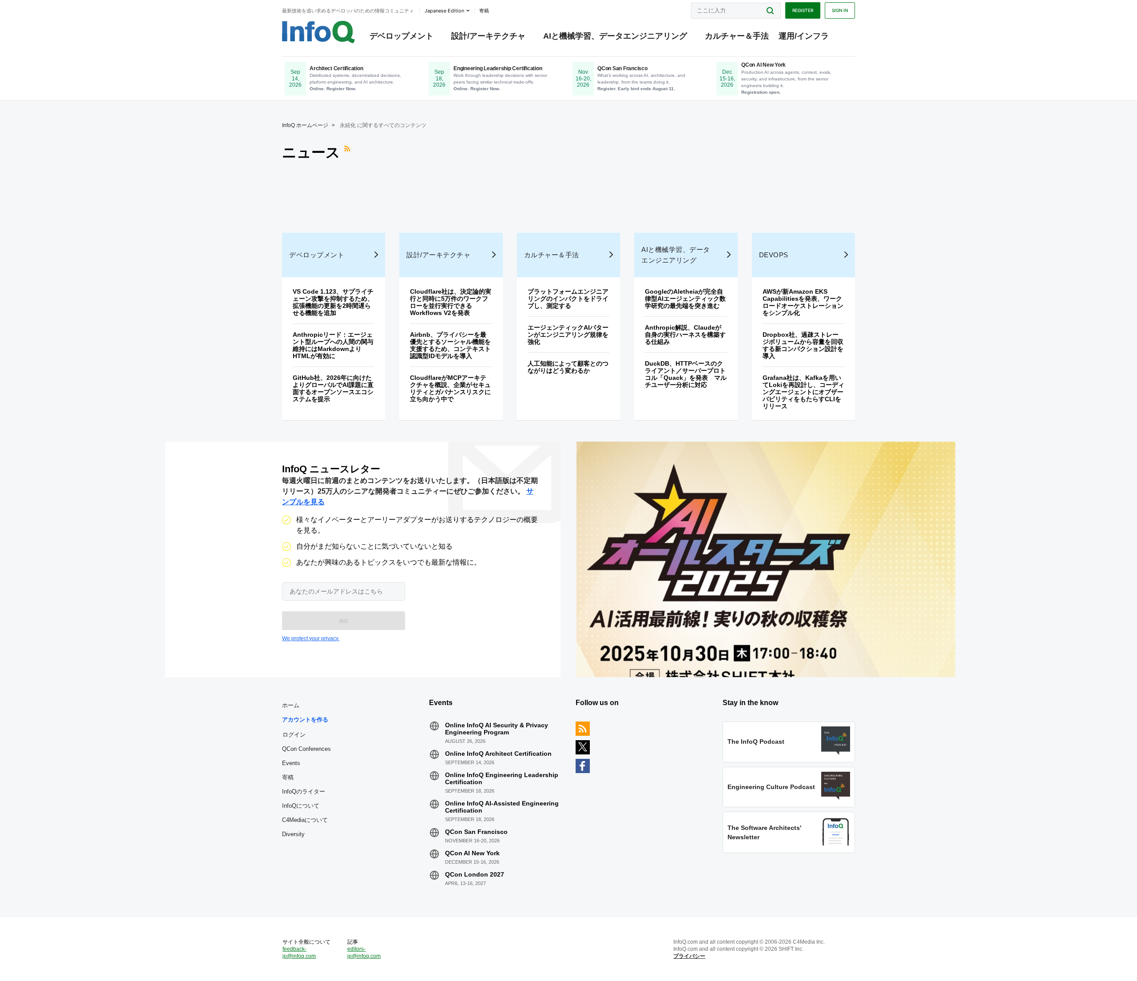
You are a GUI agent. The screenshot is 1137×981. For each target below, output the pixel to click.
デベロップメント (401, 36)
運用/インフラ (804, 36)
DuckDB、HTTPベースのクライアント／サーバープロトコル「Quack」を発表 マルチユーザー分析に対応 (686, 374)
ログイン (294, 734)
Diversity (293, 834)
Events (291, 763)
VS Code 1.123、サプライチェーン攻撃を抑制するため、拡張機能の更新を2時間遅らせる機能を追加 (333, 302)
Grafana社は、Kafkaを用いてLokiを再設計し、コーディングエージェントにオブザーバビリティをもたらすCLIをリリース (803, 392)
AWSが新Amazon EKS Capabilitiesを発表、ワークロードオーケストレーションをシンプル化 (803, 302)
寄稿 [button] (484, 10)
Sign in (840, 10)
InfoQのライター (303, 791)
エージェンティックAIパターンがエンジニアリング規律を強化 (568, 334)
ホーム (290, 705)
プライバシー (689, 956)
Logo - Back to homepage (318, 32)
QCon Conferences (306, 749)
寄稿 (288, 777)
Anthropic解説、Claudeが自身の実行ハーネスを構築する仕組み (685, 334)
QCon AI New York (472, 853)
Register (802, 10)
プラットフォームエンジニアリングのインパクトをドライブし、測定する (568, 298)
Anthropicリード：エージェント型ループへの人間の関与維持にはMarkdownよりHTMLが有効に (333, 345)
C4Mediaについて (305, 820)
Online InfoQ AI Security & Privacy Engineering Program (496, 729)
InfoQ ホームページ (305, 125)
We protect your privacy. (310, 638)
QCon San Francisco (476, 831)
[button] (343, 620)
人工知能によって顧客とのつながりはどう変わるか (568, 367)
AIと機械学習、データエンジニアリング (615, 36)
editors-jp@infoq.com (364, 952)
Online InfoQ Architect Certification (498, 753)
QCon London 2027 (474, 874)
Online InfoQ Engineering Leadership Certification (501, 778)
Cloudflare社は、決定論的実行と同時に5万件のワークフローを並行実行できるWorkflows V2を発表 (450, 302)
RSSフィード (348, 152)
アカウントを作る (305, 719)
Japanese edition (444, 11)
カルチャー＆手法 (737, 36)
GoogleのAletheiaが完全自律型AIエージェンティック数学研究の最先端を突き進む (685, 298)
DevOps (773, 255)
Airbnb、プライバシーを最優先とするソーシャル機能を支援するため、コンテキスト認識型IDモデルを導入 (450, 345)
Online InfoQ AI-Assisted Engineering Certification (502, 807)
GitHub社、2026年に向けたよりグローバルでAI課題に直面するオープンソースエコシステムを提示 (333, 388)
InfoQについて (300, 805)
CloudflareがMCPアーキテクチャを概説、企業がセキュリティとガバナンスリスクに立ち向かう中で (450, 388)
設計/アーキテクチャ (488, 36)
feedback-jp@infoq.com (299, 952)
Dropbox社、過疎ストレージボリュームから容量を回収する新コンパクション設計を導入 (803, 345)
